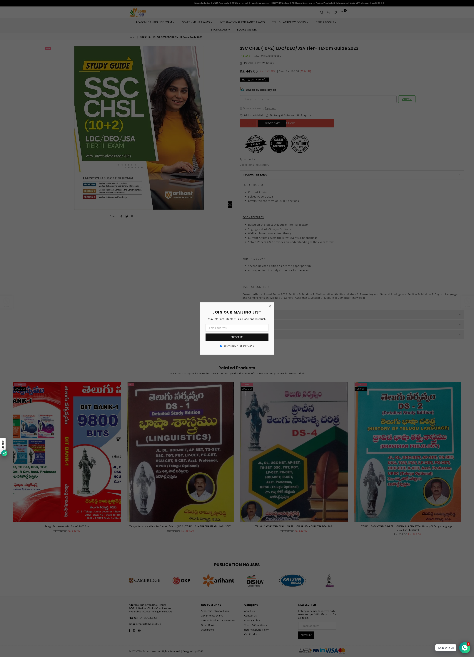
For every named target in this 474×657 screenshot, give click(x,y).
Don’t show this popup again (239, 346)
